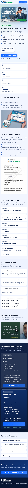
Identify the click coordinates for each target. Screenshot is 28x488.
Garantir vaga (23, 2)
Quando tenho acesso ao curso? (11, 440)
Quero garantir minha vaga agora (14, 472)
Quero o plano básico (14, 385)
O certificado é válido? (9, 448)
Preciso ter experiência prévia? (11, 452)
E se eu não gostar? (8, 456)
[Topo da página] (7, 2)
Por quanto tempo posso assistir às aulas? (14, 444)
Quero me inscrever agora (9, 55)
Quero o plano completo (14, 424)
